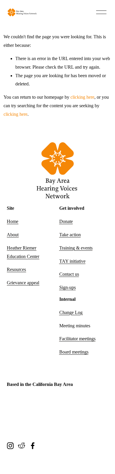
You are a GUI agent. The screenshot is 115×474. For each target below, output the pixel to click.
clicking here (82, 97)
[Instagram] (10, 445)
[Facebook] (32, 445)
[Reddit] (21, 445)
